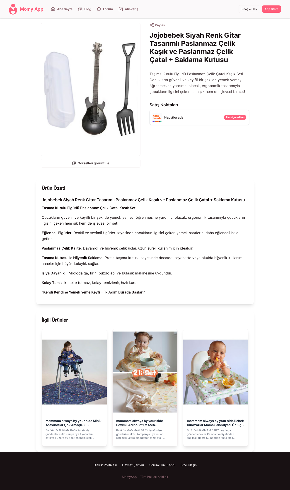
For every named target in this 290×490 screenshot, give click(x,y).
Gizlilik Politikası (105, 465)
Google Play (249, 9)
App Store (271, 9)
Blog (87, 9)
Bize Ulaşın (189, 465)
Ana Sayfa (64, 9)
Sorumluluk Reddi (162, 465)
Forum (108, 9)
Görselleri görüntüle (93, 163)
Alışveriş (131, 9)
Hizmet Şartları (133, 465)
